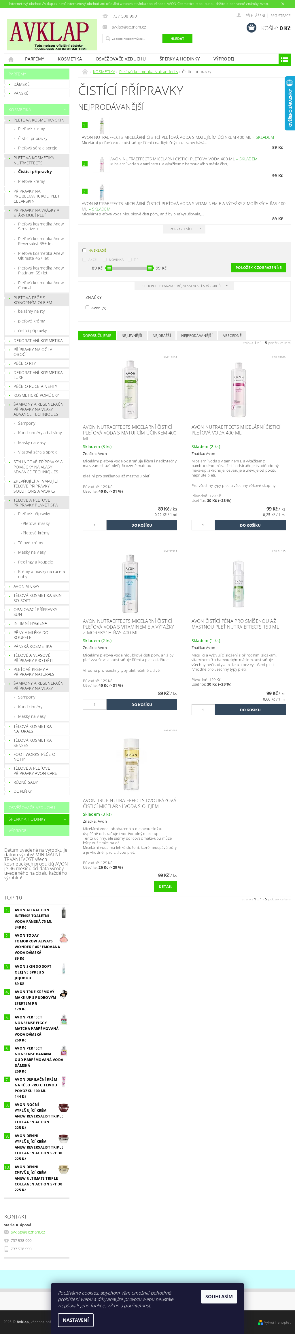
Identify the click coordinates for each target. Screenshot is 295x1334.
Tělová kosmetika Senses (33, 742)
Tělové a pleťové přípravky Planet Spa (36, 502)
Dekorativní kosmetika (38, 340)
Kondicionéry (30, 706)
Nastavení (76, 1320)
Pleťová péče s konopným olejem (33, 300)
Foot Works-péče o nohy (34, 757)
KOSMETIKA (70, 59)
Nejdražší (162, 335)
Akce (92, 259)
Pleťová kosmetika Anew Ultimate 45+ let (41, 256)
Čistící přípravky (32, 138)
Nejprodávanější (196, 335)
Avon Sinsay (26, 586)
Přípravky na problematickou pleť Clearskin (37, 196)
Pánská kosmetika (33, 646)
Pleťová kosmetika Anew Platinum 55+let (41, 270)
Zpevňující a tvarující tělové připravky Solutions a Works (36, 486)
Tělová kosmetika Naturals (33, 729)
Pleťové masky (36, 523)
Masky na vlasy (32, 442)
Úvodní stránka (11, 59)
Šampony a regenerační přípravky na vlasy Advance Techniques (39, 409)
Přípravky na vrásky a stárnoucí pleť (36, 212)
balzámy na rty (31, 311)
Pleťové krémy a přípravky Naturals (34, 672)
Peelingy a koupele (35, 562)
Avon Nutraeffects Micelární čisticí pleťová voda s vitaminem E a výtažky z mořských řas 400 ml (183, 206)
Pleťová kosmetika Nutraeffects (34, 160)
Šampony (26, 423)
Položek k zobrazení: (259, 267)
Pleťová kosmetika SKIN (39, 120)
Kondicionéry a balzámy (40, 432)
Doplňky (23, 791)
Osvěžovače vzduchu (121, 59)
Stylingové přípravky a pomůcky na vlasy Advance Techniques (38, 467)
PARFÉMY (34, 59)
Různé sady (26, 782)
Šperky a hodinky (180, 59)
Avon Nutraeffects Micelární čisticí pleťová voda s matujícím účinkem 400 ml (178, 137)
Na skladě (97, 250)
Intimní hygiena (30, 623)
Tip (136, 259)
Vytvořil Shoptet (277, 1322)
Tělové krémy (30, 542)
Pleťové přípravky (34, 513)
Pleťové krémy (31, 128)
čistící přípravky (32, 330)
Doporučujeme (97, 335)
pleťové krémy (31, 321)
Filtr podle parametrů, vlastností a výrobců (181, 286)
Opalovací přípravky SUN (35, 612)
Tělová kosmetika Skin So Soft (38, 598)
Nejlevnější (132, 335)
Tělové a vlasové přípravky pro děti (33, 657)
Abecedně (232, 335)
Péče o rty (25, 363)
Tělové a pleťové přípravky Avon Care (35, 770)
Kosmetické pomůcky (36, 395)
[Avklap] (52, 35)
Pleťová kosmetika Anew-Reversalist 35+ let (41, 241)
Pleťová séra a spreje (38, 148)
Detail (165, 886)
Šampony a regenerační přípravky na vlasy (39, 685)
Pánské (21, 93)
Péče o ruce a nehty (35, 386)
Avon (98, 307)
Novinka (116, 259)
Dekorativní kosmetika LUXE (38, 375)
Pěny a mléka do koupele (31, 635)
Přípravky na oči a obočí (33, 352)
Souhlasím (219, 1296)
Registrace (281, 15)
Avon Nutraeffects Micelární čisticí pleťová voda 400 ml (184, 159)
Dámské (22, 84)
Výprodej (224, 59)
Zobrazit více (181, 229)
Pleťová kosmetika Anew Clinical (41, 285)
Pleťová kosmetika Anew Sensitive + (41, 226)
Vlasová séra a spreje (38, 452)
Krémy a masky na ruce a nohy (41, 574)
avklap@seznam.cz (28, 1232)
